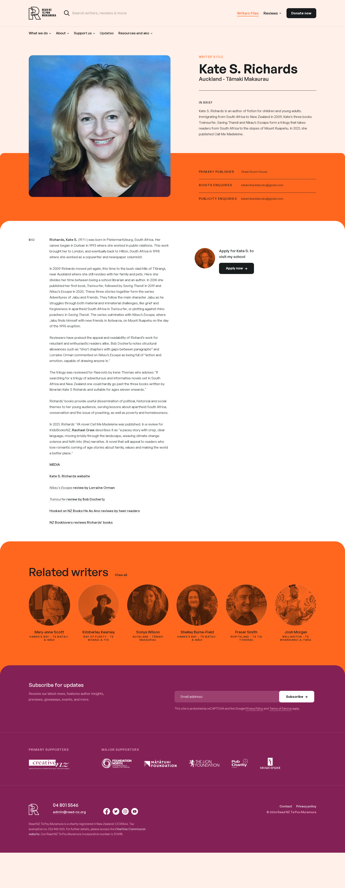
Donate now (301, 13)
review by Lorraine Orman (82, 488)
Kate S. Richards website (70, 476)
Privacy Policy (254, 708)
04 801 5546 (65, 805)
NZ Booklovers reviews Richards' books (81, 522)
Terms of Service (280, 708)
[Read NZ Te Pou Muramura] (42, 13)
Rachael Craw (83, 430)
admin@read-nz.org (69, 812)
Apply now (234, 268)
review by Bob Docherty (77, 499)
